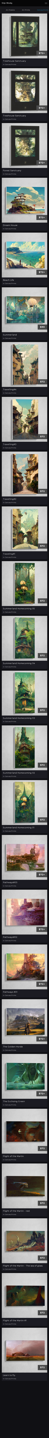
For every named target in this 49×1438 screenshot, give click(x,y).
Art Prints (26, 10)
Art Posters (10, 10)
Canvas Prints (42, 10)
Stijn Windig (7, 3)
